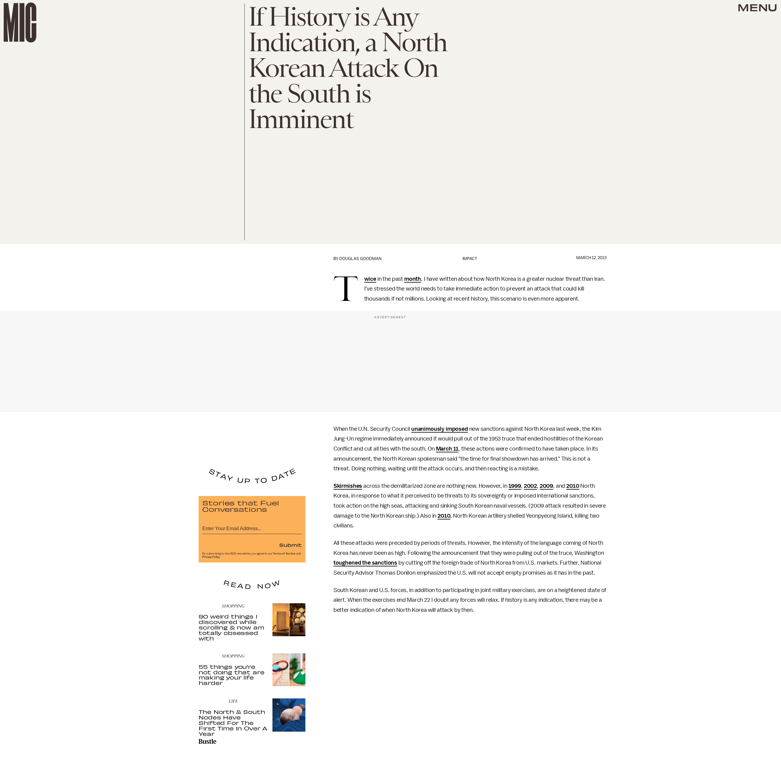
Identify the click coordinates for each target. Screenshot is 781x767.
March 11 (447, 449)
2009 (546, 486)
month (412, 279)
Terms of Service (284, 553)
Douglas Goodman (360, 258)
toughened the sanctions (365, 563)
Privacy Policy (211, 556)
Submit (290, 545)
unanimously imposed (439, 429)
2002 (530, 486)
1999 (515, 486)
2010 (572, 486)
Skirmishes (347, 486)
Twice (370, 279)
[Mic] (20, 22)
